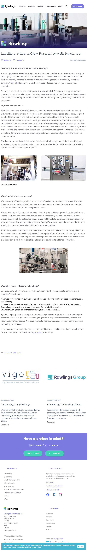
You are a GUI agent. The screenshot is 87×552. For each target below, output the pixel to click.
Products (49, 530)
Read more (5, 425)
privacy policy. (36, 547)
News (60, 6)
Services (49, 526)
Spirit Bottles (8, 477)
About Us (22, 6)
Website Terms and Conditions (13, 539)
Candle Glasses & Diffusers (12, 493)
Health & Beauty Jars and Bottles (14, 489)
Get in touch (50, 482)
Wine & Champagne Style (12, 480)
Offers (6, 499)
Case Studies (51, 6)
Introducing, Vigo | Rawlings (15, 404)
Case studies (50, 520)
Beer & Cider (8, 474)
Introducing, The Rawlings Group (64, 404)
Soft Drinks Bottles (9, 483)
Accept (80, 546)
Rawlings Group (58, 539)
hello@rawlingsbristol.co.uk (54, 486)
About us (49, 517)
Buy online (49, 514)
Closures (6, 496)
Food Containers (9, 486)
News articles (50, 523)
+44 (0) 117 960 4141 (53, 490)
